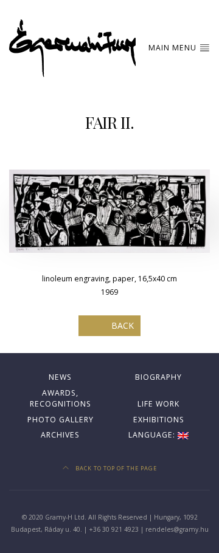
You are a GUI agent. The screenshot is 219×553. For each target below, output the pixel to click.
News (60, 377)
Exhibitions (158, 419)
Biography (158, 377)
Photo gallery (60, 419)
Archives (60, 435)
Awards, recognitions (60, 398)
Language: (153, 435)
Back (122, 325)
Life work (158, 404)
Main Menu (173, 48)
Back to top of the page (115, 468)
